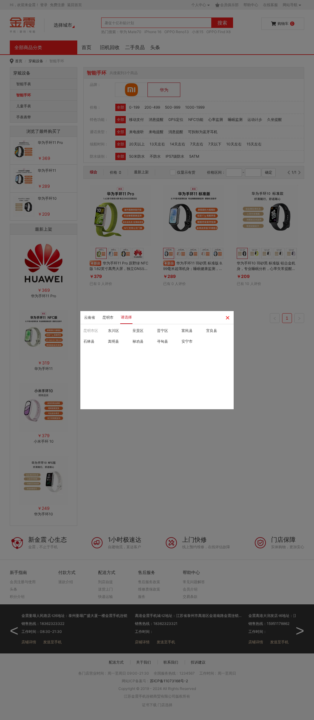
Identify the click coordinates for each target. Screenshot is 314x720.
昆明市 (107, 317)
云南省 (89, 317)
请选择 (126, 317)
